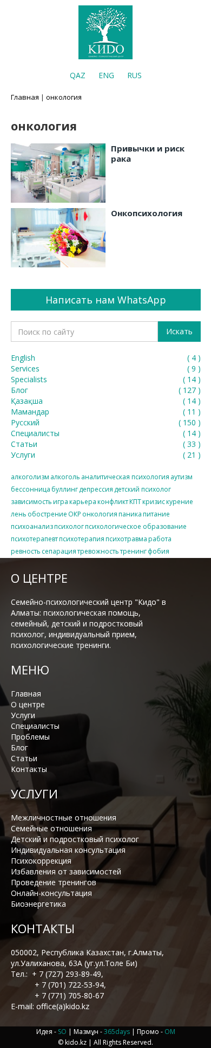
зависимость (31, 501)
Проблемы (30, 737)
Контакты (29, 769)
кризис (153, 501)
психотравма (126, 538)
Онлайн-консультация (51, 893)
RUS (134, 75)
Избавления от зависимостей (66, 871)
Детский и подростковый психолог (75, 839)
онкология (99, 514)
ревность (26, 551)
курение (179, 501)
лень (19, 514)
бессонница (30, 489)
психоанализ (32, 526)
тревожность (98, 551)
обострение (47, 514)
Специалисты (35, 726)
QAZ (77, 75)
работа (160, 538)
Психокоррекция (41, 861)
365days (117, 1031)
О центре (28, 704)
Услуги (23, 715)
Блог (19, 747)
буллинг (64, 489)
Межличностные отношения (63, 817)
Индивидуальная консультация (68, 850)
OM (169, 1031)
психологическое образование (136, 526)
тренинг (133, 551)
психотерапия (81, 538)
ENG (106, 75)
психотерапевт (34, 538)
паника (130, 514)
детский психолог (142, 489)
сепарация (59, 551)
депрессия (96, 489)
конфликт (112, 501)
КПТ (135, 501)
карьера (82, 501)
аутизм (181, 476)
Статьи (24, 758)
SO (62, 1031)
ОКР (74, 514)
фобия (158, 551)
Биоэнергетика (38, 904)
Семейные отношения (51, 828)
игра (60, 501)
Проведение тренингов (53, 882)
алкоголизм (30, 476)
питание (156, 514)
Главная (25, 97)
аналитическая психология (125, 476)
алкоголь (65, 476)
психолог (69, 526)
